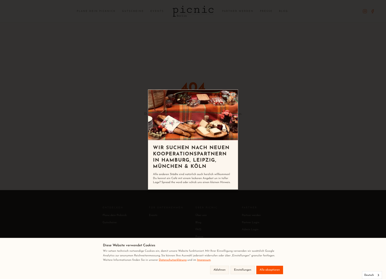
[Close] (233, 94)
